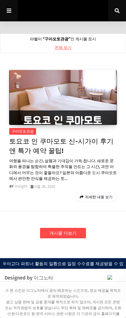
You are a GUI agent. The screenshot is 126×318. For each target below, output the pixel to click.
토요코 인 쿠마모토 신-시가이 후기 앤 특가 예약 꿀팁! (61, 146)
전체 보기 (63, 47)
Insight (21, 186)
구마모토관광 (23, 131)
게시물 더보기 (63, 233)
